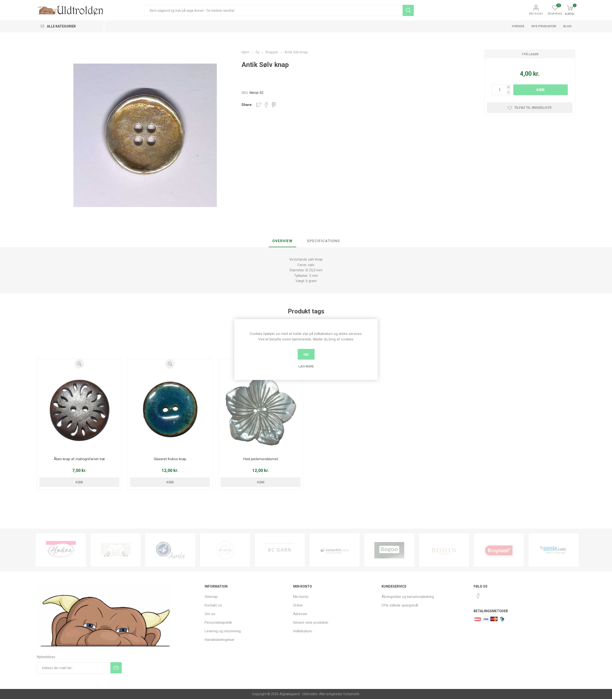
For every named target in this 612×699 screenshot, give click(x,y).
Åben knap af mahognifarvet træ (79, 459)
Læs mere (306, 366)
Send (116, 667)
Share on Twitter (258, 104)
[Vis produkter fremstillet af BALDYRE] (170, 550)
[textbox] (273, 10)
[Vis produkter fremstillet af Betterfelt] (280, 550)
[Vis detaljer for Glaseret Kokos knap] (170, 411)
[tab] (282, 241)
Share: (246, 105)
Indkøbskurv (302, 631)
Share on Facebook (266, 104)
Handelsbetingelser (220, 640)
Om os (210, 614)
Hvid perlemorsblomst (260, 459)
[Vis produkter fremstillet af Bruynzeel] (444, 550)
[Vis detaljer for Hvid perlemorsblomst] (260, 411)
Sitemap (211, 597)
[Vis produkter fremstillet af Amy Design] (61, 550)
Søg (408, 10)
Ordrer (298, 605)
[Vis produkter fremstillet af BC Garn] (225, 550)
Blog (567, 26)
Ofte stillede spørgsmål (400, 605)
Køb (540, 90)
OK (306, 354)
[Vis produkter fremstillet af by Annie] (499, 550)
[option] (60, 550)
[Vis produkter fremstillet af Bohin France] (389, 550)
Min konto (536, 13)
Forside (518, 26)
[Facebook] (478, 596)
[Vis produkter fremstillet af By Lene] (554, 550)
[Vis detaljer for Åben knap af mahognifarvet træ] (79, 411)
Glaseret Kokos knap (170, 459)
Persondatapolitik (218, 622)
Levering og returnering (223, 631)
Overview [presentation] (282, 241)
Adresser (300, 614)
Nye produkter (543, 26)
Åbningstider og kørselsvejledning (408, 597)
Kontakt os (213, 605)
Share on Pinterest (273, 104)
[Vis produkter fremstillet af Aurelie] (116, 550)
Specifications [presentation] (323, 241)
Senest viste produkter (310, 622)
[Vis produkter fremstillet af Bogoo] (335, 550)
